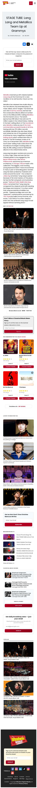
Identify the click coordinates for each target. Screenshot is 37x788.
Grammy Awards (16, 111)
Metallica (6, 95)
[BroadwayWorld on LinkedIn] (20, 769)
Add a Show (18, 605)
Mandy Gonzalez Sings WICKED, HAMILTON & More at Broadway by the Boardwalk (25, 551)
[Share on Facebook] (24, 44)
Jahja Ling (6, 176)
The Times (6, 196)
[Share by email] (32, 44)
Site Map (21, 779)
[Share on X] (28, 44)
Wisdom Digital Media (23, 782)
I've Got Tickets (10, 366)
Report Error (29, 779)
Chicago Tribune (19, 164)
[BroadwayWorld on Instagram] (16, 769)
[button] (31, 3)
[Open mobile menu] (35, 3)
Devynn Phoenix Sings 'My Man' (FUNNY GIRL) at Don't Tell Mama (25, 537)
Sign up (18, 631)
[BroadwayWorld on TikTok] (24, 769)
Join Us (28, 777)
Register (21, 3)
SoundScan (29, 123)
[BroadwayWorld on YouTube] (12, 772)
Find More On (17, 406)
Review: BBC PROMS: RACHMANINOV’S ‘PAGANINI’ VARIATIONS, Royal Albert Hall (16, 678)
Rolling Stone (7, 137)
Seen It (10, 363)
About (16, 777)
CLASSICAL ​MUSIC (13, 3)
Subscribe (18, 524)
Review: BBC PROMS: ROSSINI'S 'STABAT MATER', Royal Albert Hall (17, 697)
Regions (15, 779)
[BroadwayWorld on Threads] (28, 769)
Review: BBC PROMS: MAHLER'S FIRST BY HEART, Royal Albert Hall (16, 658)
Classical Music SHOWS (10, 568)
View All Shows (18, 601)
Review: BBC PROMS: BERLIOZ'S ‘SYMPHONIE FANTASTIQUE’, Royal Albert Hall (18, 716)
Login (26, 3)
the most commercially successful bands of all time (18, 126)
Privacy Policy (23, 783)
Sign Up (18, 65)
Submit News (8, 779)
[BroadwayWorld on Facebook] (12, 769)
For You (10, 206)
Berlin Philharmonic (10, 159)
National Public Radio (16, 182)
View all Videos (8, 563)
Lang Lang (6, 97)
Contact (21, 777)
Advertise (10, 777)
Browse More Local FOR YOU (20, 311)
